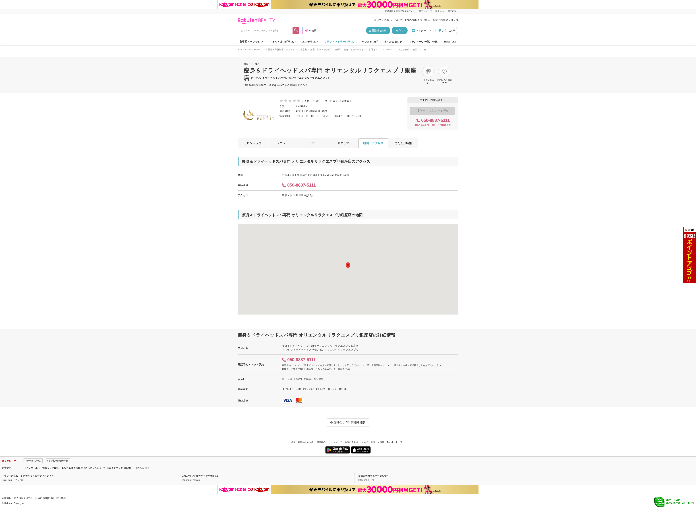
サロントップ (252, 143)
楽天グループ (425, 11)
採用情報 (61, 498)
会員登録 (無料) (378, 30)
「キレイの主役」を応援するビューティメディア (28, 475)
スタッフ (343, 143)
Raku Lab (450, 41)
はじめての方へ (383, 20)
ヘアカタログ (370, 41)
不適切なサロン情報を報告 (348, 422)
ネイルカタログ (393, 41)
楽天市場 (452, 11)
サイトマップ (335, 442)
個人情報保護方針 (23, 498)
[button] (348, 265)
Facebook (392, 442)
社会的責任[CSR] (45, 498)
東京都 (303, 49)
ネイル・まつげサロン (283, 41)
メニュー (283, 143)
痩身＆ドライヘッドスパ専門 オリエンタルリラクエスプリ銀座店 (376, 49)
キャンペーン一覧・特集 (423, 41)
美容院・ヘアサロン (251, 41)
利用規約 (321, 442)
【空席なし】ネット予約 (432, 110)
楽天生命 (439, 11)
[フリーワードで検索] (296, 30)
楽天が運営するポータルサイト (374, 475)
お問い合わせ (351, 442)
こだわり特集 (403, 143)
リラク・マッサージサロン (340, 41)
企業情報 (6, 498)
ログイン (400, 30)
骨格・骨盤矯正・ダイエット (282, 49)
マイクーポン (423, 30)
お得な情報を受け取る (417, 20)
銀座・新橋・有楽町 (320, 49)
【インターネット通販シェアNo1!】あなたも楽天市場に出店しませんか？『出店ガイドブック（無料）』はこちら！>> (86, 468)
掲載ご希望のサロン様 (445, 20)
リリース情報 (377, 442)
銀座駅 (337, 49)
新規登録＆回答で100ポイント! (400, 11)
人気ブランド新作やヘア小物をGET (201, 475)
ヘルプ (398, 20)
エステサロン (310, 41)
